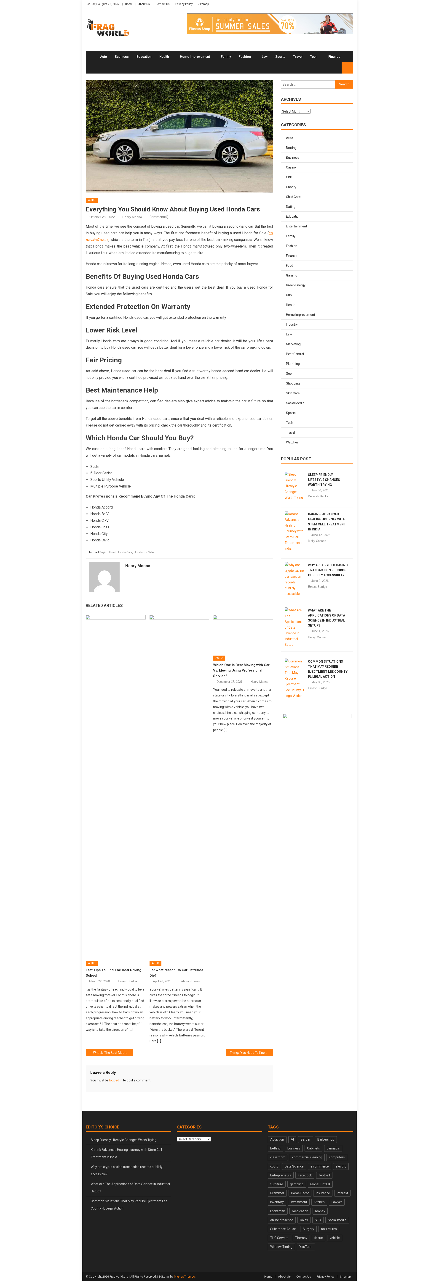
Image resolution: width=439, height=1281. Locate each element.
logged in (115, 1080)
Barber (306, 1139)
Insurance (323, 1193)
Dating (290, 206)
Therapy (301, 1238)
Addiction (277, 1139)
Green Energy (295, 285)
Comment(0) (159, 217)
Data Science (294, 1166)
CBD (289, 177)
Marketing (293, 344)
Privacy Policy (184, 4)
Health (164, 56)
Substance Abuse (283, 1229)
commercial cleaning (307, 1157)
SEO (318, 1220)
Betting (291, 148)
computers (337, 1157)
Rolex (304, 1220)
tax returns (329, 1229)
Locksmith (277, 1211)
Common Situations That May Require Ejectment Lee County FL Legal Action (129, 1204)
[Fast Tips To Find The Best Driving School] (116, 786)
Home (129, 4)
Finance (334, 56)
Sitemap (203, 4)
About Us (144, 4)
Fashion (245, 56)
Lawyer (337, 1202)
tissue (318, 1238)
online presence (281, 1220)
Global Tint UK (320, 1184)
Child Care (293, 197)
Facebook (305, 1175)
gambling (296, 1184)
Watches (292, 442)
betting (275, 1148)
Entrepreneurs (280, 1175)
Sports (280, 56)
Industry (292, 324)
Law (265, 56)
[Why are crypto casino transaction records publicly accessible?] (295, 579)
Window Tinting (281, 1247)
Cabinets (313, 1148)
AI (292, 1139)
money (320, 1211)
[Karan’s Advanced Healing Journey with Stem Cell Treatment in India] (295, 531)
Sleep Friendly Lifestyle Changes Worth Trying (324, 480)
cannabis (333, 1148)
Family (226, 56)
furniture (276, 1184)
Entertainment (296, 226)
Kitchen (319, 1202)
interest (342, 1193)
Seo (289, 373)
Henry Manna (132, 217)
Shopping (293, 383)
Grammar (277, 1193)
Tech (313, 56)
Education (144, 56)
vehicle (335, 1238)
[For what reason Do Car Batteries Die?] (179, 786)
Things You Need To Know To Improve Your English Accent (251, 1052)
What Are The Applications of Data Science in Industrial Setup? (130, 1187)
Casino (291, 167)
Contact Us (162, 4)
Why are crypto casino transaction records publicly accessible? (328, 570)
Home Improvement (195, 56)
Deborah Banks (189, 981)
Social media (337, 1220)
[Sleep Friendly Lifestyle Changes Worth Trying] (295, 486)
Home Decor (300, 1193)
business (293, 1148)
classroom (277, 1157)
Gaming (291, 275)
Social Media (295, 403)
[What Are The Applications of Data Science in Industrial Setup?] (295, 627)
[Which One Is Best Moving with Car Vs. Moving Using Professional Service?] (243, 633)
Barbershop (325, 1139)
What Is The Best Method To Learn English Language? (113, 1052)
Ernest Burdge (127, 981)
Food (289, 265)
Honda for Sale (144, 552)
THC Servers (279, 1238)
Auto (103, 56)
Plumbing (293, 364)
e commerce (320, 1166)
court (274, 1166)
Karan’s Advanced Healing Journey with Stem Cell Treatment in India (126, 1153)
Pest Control (295, 354)
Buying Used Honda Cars (115, 552)
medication (300, 1211)
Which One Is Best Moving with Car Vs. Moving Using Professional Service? (241, 670)
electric (341, 1166)
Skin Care (293, 393)
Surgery (308, 1229)
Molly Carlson (317, 541)
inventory (277, 1202)
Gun (289, 295)
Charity (291, 187)
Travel (297, 56)
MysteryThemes (184, 1276)
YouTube (305, 1247)
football (324, 1175)
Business (122, 56)
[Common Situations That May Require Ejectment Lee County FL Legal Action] (295, 679)
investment (299, 1202)
